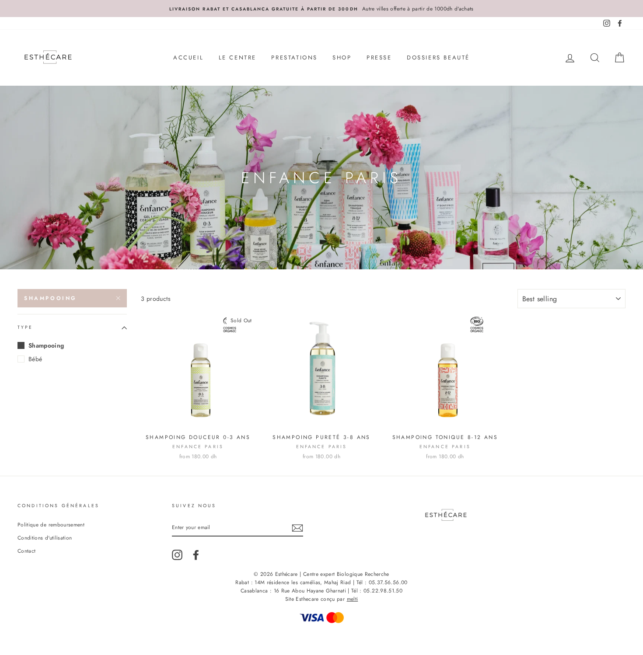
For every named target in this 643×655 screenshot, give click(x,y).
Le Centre (237, 57)
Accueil (188, 57)
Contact (26, 550)
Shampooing (50, 298)
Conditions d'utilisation (44, 537)
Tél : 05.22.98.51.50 (376, 591)
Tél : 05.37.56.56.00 (382, 582)
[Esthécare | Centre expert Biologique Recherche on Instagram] (177, 555)
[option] (321, 8)
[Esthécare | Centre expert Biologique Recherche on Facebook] (196, 555)
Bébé (35, 359)
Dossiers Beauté (438, 57)
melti (352, 599)
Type (25, 327)
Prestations (294, 57)
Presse (379, 57)
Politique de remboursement (50, 524)
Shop (341, 57)
